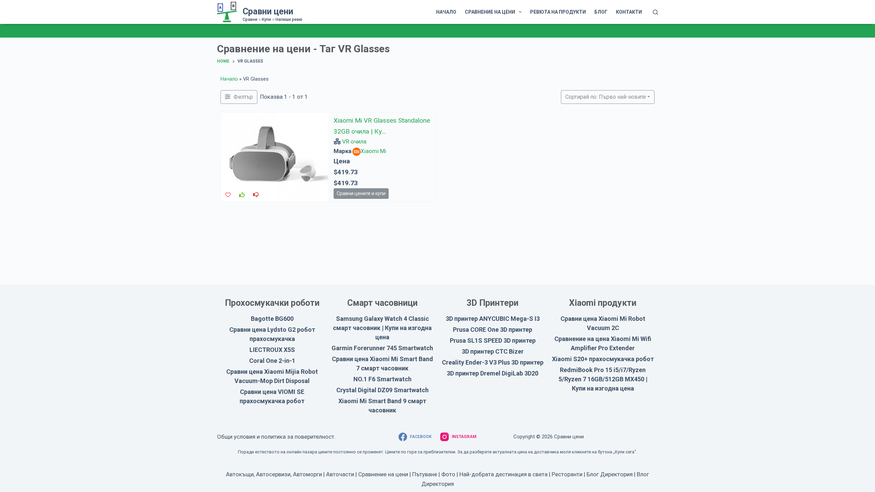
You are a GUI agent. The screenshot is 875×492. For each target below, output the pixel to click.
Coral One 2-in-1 (272, 360)
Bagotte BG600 (272, 318)
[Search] (655, 12)
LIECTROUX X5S (272, 349)
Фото (448, 474)
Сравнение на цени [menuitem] (490, 12)
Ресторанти (567, 474)
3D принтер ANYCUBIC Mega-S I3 (493, 318)
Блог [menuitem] (600, 12)
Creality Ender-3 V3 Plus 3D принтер (492, 362)
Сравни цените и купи (361, 193)
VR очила (354, 141)
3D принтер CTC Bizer (493, 351)
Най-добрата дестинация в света (503, 474)
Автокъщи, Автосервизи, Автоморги (274, 474)
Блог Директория (610, 474)
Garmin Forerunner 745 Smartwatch (382, 348)
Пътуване (424, 474)
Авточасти (340, 474)
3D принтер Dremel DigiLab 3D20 (492, 373)
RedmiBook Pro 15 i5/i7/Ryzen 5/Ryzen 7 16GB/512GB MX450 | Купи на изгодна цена (602, 379)
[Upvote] (242, 195)
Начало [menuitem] (446, 12)
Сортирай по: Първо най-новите (605, 97)
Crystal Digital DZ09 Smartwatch (382, 390)
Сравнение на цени (383, 474)
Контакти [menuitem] (629, 12)
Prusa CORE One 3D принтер (492, 329)
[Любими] (228, 195)
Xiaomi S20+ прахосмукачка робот (603, 359)
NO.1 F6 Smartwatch (382, 379)
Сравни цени (268, 11)
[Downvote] (256, 195)
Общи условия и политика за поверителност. (276, 436)
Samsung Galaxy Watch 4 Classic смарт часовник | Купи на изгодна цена (382, 328)
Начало (229, 79)
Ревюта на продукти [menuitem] (558, 12)
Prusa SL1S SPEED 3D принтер (493, 340)
